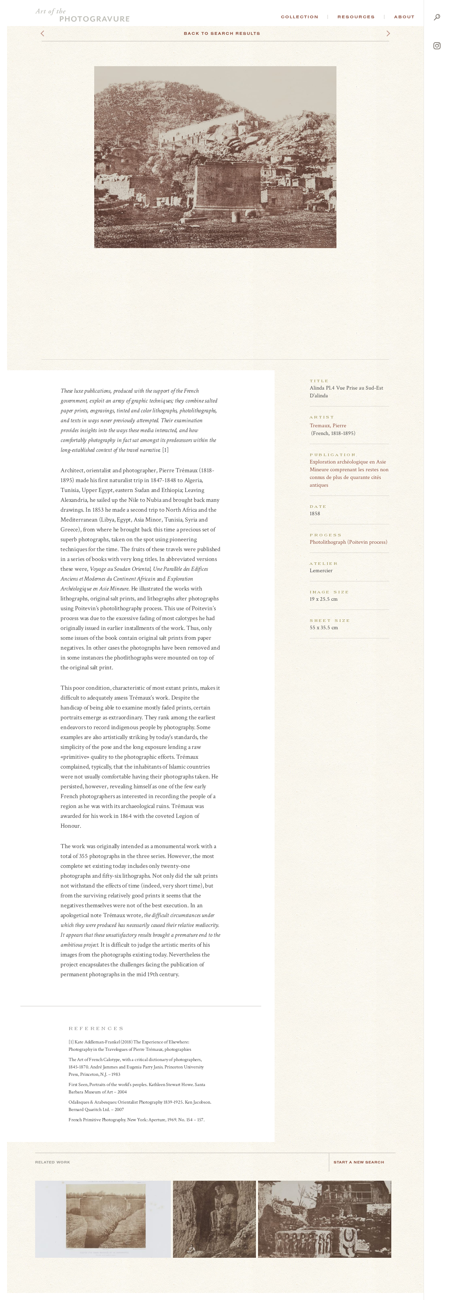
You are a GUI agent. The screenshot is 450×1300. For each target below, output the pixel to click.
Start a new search (359, 1162)
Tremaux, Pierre (328, 425)
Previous (55, 33)
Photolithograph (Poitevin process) (348, 542)
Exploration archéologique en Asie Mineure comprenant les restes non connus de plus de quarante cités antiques (349, 473)
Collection (300, 17)
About (404, 17)
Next (381, 33)
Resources (356, 17)
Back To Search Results (222, 33)
